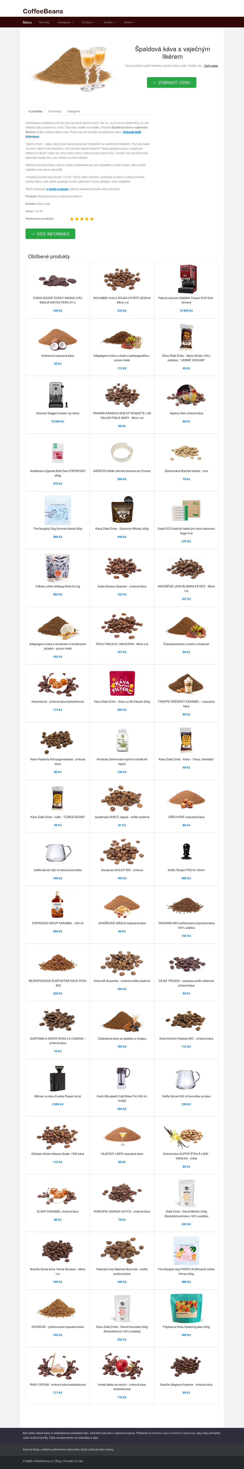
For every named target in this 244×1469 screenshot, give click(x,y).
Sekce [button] (128, 22)
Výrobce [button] (87, 22)
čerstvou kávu (160, 1433)
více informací (53, 234)
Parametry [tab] (55, 111)
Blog (58, 1461)
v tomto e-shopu (57, 189)
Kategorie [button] (64, 22)
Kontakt (68, 1461)
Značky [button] (109, 22)
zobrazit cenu (174, 82)
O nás (79, 1461)
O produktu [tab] (36, 111)
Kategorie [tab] (74, 111)
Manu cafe (180, 66)
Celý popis (211, 66)
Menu (27, 22)
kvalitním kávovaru (183, 1433)
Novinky (44, 22)
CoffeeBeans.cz (43, 1461)
